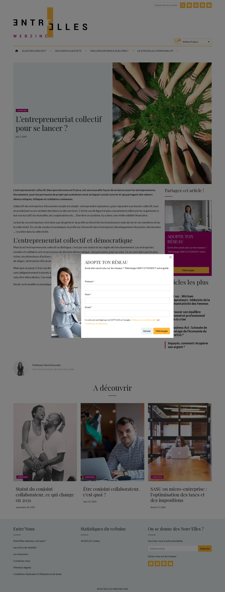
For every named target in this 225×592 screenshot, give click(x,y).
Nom (88, 294)
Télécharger (161, 330)
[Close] (170, 257)
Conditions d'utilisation (96, 323)
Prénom (90, 281)
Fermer (147, 330)
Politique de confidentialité (144, 320)
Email (88, 307)
